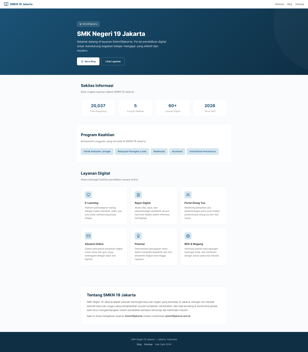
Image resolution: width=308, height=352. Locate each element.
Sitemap (299, 4)
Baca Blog (90, 61)
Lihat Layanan (113, 61)
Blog (289, 4)
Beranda (279, 4)
